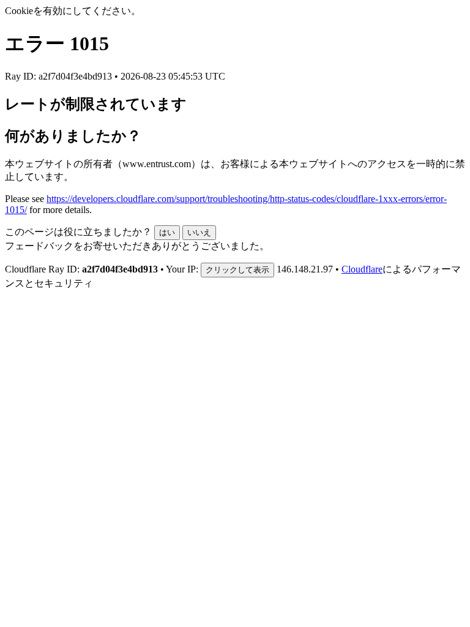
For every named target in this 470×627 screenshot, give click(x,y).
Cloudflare (361, 269)
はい (167, 232)
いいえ (199, 232)
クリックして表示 (237, 269)
